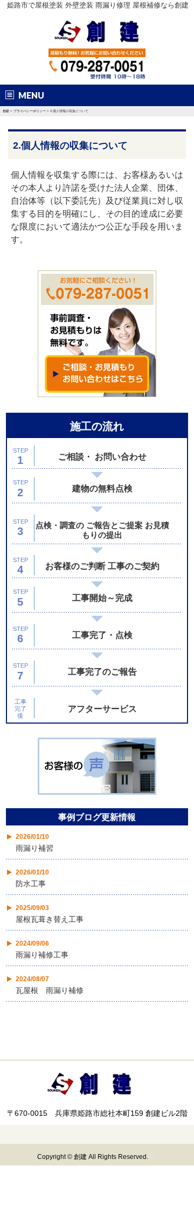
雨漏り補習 (34, 848)
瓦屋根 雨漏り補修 (50, 990)
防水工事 (31, 883)
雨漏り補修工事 (42, 954)
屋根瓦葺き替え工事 (50, 919)
